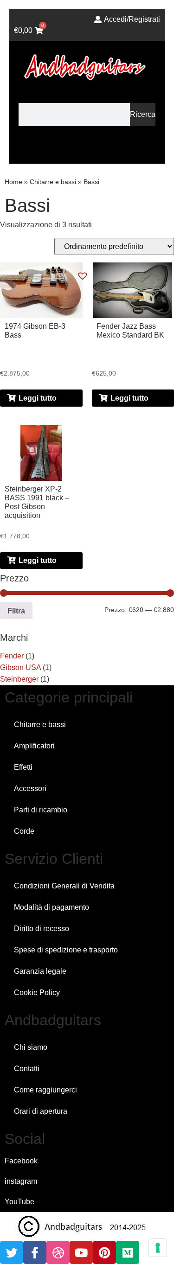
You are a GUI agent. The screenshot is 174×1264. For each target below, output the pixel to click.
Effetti (23, 767)
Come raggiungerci (45, 1090)
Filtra (16, 610)
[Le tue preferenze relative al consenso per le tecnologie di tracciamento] (158, 1248)
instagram (21, 1181)
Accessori (30, 788)
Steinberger (19, 679)
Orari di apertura (40, 1111)
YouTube (19, 1202)
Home (13, 182)
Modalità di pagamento (51, 907)
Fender (12, 656)
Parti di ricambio (40, 810)
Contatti (26, 1068)
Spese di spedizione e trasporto (66, 950)
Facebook (21, 1161)
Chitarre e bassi (53, 182)
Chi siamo (30, 1047)
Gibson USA (20, 667)
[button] (87, 147)
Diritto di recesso (41, 928)
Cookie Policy (37, 992)
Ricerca (142, 114)
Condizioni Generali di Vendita (64, 886)
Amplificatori (34, 746)
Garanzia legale (40, 971)
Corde (24, 831)
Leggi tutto (38, 398)
